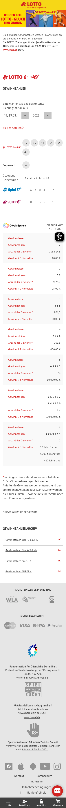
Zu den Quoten (12, 127)
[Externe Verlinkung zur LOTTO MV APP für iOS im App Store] (21, 767)
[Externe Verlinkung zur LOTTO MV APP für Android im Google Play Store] (33, 767)
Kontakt (19, 776)
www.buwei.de (32, 717)
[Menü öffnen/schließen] (8, 803)
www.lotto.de (10, 49)
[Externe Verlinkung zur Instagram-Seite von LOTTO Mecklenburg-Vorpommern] (57, 767)
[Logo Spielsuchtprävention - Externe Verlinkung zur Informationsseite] (33, 689)
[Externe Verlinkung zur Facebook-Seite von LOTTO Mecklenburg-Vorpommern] (9, 767)
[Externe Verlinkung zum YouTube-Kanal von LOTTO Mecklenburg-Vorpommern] (45, 767)
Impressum (36, 781)
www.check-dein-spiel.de (32, 712)
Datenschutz (44, 776)
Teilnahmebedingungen (37, 787)
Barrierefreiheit (36, 792)
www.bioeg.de (40, 677)
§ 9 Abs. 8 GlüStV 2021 (35, 749)
